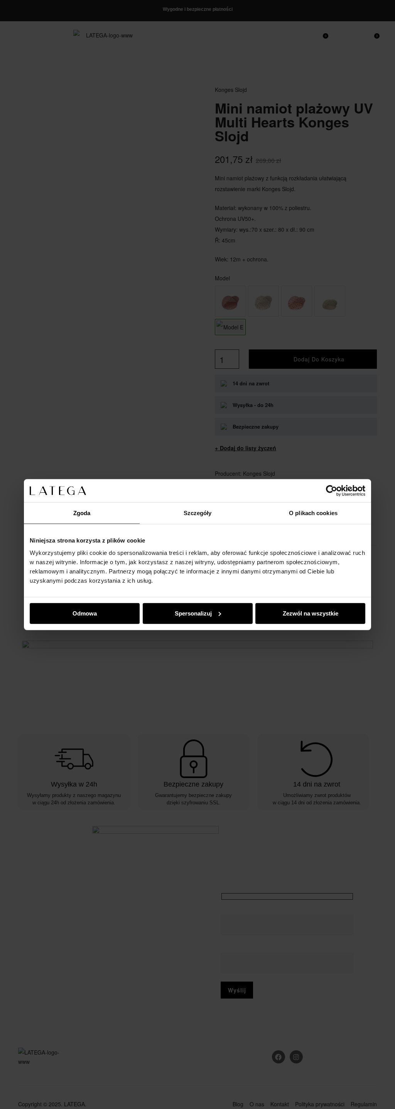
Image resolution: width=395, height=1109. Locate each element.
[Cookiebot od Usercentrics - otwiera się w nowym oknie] (331, 491)
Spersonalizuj (193, 613)
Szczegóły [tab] (198, 513)
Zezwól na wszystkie (310, 613)
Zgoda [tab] (82, 513)
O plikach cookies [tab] (313, 513)
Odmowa (85, 613)
